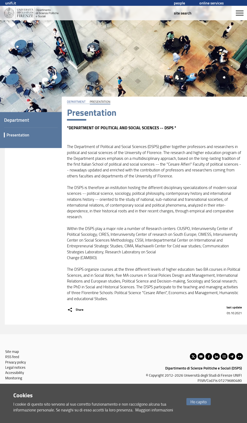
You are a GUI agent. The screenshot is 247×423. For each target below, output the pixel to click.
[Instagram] (224, 356)
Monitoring (13, 377)
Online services (211, 3)
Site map (12, 351)
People (179, 3)
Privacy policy (15, 362)
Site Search (182, 13)
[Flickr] (239, 356)
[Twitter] (193, 356)
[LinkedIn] (216, 356)
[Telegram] (231, 356)
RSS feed (12, 356)
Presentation (18, 135)
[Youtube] (201, 356)
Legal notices (15, 367)
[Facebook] (208, 356)
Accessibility (14, 372)
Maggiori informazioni (154, 410)
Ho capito (198, 401)
